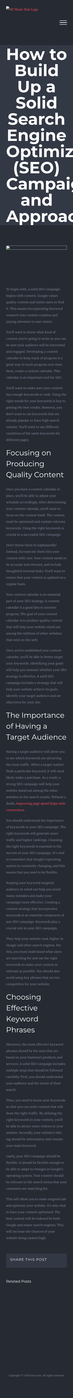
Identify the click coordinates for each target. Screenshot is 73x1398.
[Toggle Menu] (63, 22)
